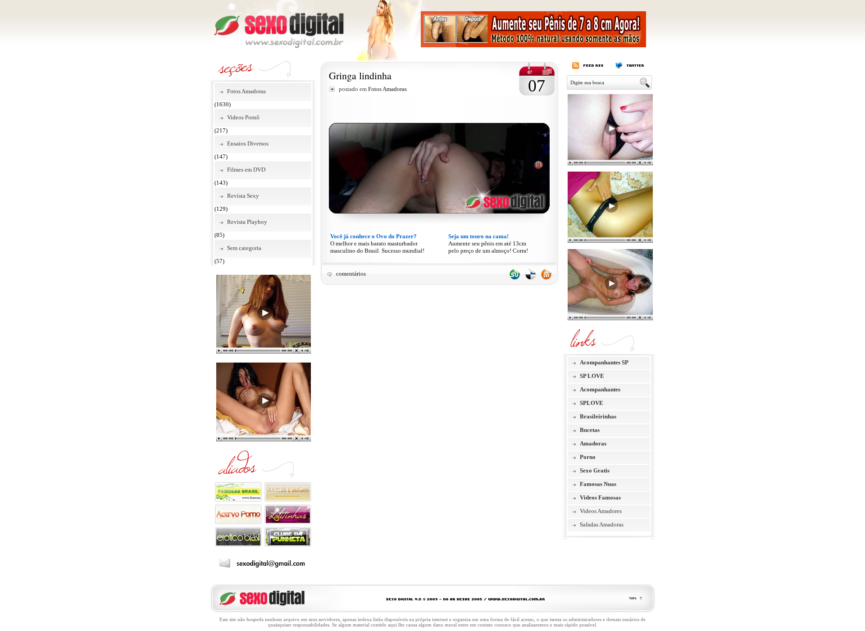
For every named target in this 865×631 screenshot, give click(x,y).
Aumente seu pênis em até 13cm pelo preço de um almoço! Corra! (488, 243)
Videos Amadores (601, 511)
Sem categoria (244, 248)
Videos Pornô (243, 117)
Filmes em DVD (246, 169)
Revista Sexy (243, 195)
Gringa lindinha (360, 75)
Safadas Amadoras (602, 524)
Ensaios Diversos (248, 143)
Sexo (279, 24)
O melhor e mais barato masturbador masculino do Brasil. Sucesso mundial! (377, 243)
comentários (351, 273)
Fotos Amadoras (246, 91)
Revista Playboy (247, 221)
